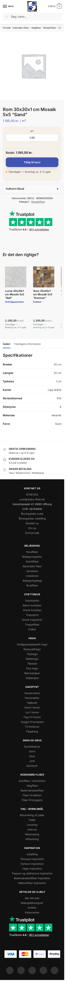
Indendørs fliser (21, 27)
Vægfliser (36, 27)
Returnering (32, 834)
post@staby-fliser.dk (32, 499)
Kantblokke (32, 600)
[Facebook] (10, 970)
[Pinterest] (32, 970)
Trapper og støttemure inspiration (32, 873)
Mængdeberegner (32, 902)
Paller (32, 819)
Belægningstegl (32, 580)
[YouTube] (54, 970)
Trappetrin (32, 614)
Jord (32, 760)
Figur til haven (32, 717)
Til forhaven (32, 726)
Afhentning (32, 839)
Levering (32, 824)
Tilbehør (32, 663)
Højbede (32, 702)
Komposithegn (32, 649)
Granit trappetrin (32, 619)
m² (32, 131)
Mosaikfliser (49, 27)
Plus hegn (32, 668)
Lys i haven (32, 712)
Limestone (32, 575)
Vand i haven (32, 707)
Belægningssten (32, 556)
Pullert (32, 629)
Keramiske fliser (32, 566)
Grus (32, 756)
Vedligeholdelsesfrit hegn (32, 644)
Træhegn (32, 654)
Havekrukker (32, 693)
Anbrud (32, 829)
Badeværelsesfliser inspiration (32, 878)
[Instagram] (21, 970)
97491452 (32, 494)
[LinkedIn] (43, 970)
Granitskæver (32, 746)
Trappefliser (32, 624)
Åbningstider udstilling (32, 518)
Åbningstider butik (32, 513)
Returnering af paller (32, 815)
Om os (32, 528)
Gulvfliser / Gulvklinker (32, 780)
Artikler (32, 907)
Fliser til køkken (32, 795)
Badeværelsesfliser (32, 790)
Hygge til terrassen (32, 721)
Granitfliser (32, 561)
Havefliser (32, 551)
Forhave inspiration (32, 863)
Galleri (6, 343)
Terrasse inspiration (32, 859)
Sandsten (32, 571)
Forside (7, 27)
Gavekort (32, 765)
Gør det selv (32, 898)
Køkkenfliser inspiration (32, 882)
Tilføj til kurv (32, 162)
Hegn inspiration (32, 868)
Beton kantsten (32, 605)
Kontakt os (32, 523)
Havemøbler (32, 697)
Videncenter (32, 912)
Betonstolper (32, 673)
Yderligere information (27, 343)
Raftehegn (32, 658)
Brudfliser (32, 585)
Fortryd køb (32, 532)
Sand (32, 751)
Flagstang (32, 731)
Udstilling (32, 854)
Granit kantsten (32, 610)
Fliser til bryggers (32, 800)
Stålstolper (32, 678)
